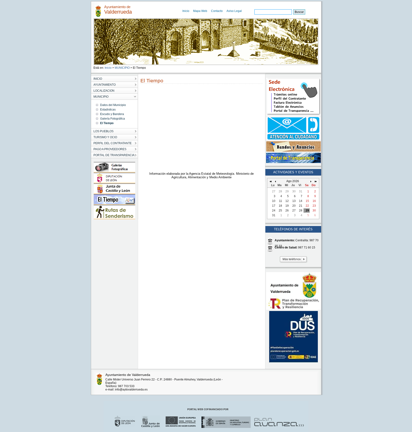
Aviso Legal (234, 11)
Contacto (217, 11)
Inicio (185, 11)
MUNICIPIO (122, 67)
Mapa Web (200, 11)
